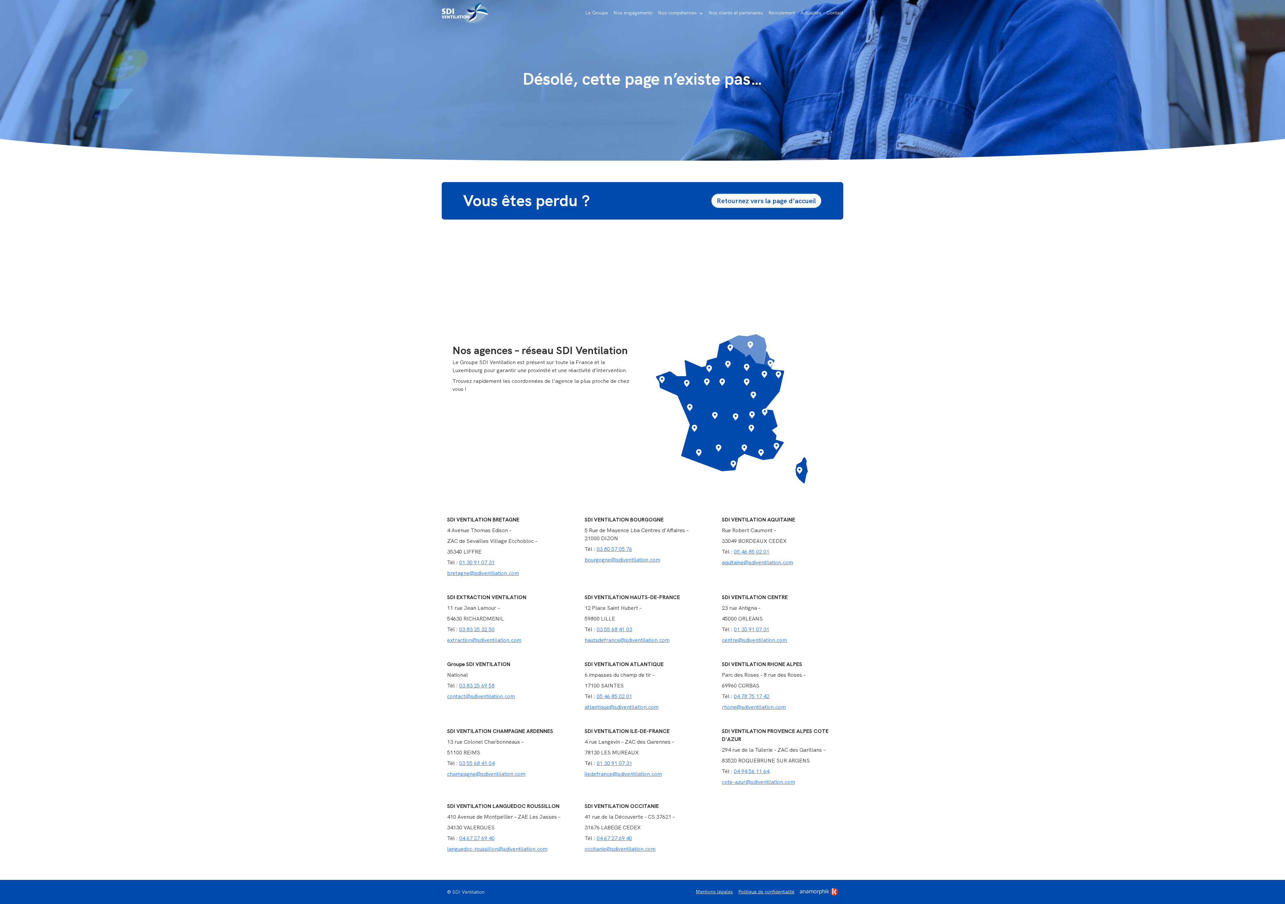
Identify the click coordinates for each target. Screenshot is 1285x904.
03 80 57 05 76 (614, 549)
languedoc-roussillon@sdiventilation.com (497, 848)
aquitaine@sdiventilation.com (757, 562)
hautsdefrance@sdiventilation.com (627, 640)
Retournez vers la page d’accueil (766, 200)
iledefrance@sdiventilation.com (623, 773)
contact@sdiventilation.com (481, 696)
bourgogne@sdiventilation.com (622, 559)
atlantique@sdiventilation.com (622, 707)
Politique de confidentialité (766, 892)
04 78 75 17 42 (751, 696)
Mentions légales (714, 892)
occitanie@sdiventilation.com (620, 848)
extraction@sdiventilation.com (484, 640)
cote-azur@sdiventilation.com (758, 782)
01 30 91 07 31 (477, 562)
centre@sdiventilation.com (754, 640)
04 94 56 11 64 (751, 771)
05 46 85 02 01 (751, 551)
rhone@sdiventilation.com (754, 707)
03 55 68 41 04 (477, 763)
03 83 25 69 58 (477, 685)
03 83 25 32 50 (477, 629)
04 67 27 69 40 (477, 838)
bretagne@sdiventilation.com (483, 573)
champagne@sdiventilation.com (486, 773)
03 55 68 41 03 (614, 629)
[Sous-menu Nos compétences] (701, 13)
